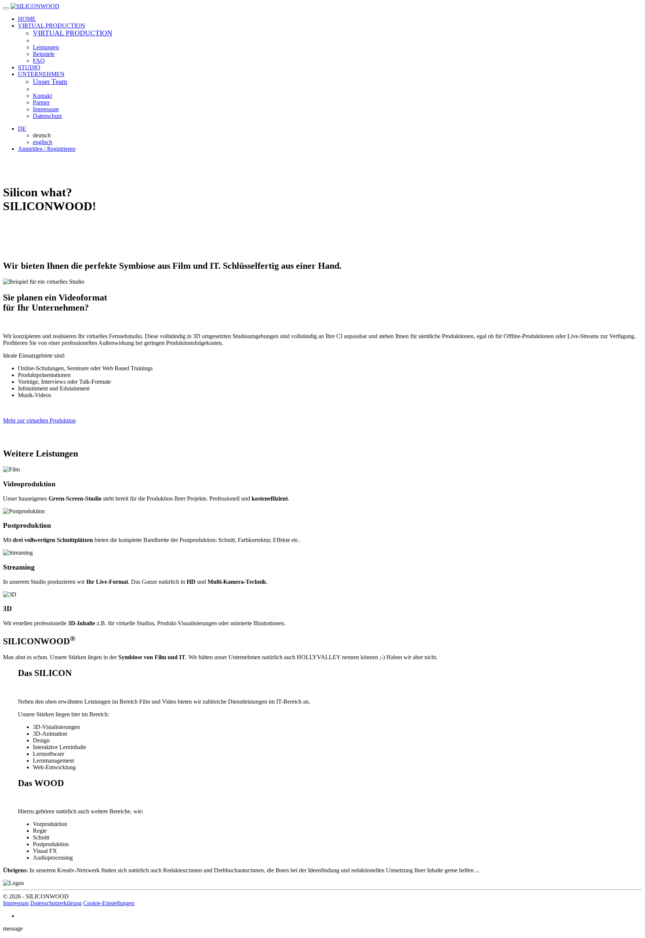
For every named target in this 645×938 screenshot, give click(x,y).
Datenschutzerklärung (56, 903)
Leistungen (46, 47)
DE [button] (22, 128)
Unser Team (50, 81)
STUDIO (29, 67)
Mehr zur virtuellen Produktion (39, 420)
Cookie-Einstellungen (108, 903)
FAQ (39, 60)
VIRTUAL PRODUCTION (72, 33)
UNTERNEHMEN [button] (41, 74)
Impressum (46, 109)
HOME (27, 19)
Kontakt (42, 96)
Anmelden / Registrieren (46, 149)
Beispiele (43, 54)
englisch (42, 142)
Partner (41, 102)
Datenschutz (47, 116)
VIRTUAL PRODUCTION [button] (51, 25)
